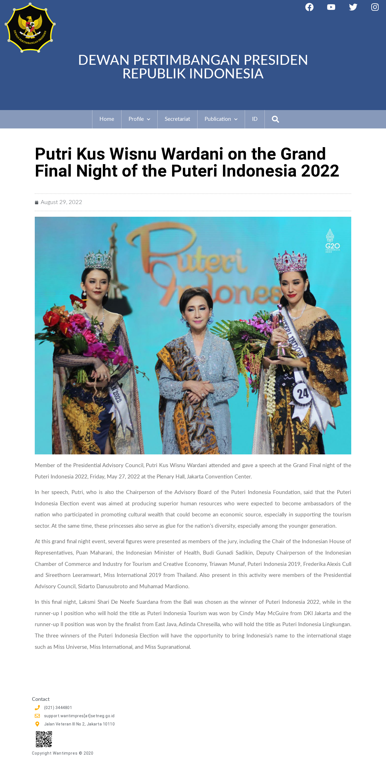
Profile (136, 119)
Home (106, 119)
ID (254, 119)
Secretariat (177, 119)
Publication (218, 119)
